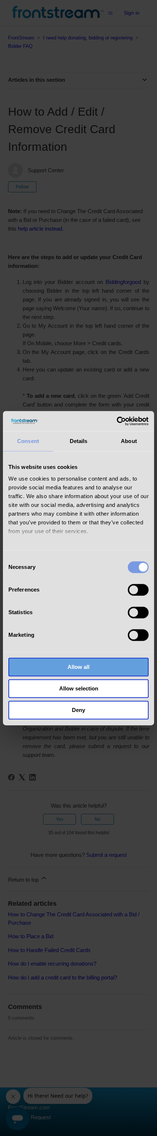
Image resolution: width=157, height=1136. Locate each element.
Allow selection (78, 688)
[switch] (138, 590)
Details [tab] (79, 441)
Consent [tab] (28, 441)
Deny (78, 710)
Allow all (78, 667)
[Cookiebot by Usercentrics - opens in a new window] (117, 421)
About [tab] (129, 441)
